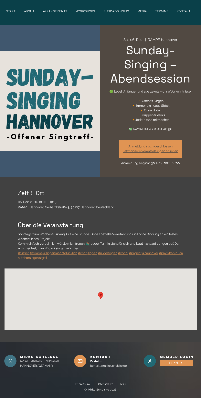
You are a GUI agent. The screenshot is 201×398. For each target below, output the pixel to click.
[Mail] (80, 361)
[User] (150, 361)
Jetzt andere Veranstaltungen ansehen (150, 151)
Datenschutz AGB (111, 384)
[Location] (10, 361)
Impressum (85, 384)
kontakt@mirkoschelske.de (108, 365)
